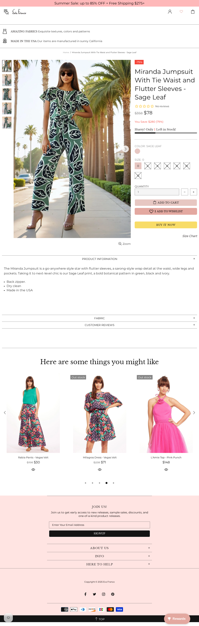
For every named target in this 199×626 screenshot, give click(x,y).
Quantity (142, 186)
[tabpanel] (33, 427)
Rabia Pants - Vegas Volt (33, 457)
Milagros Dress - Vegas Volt (100, 457)
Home (66, 52)
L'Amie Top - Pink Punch (166, 457)
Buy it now (165, 225)
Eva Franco (19, 11)
